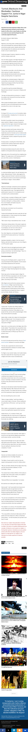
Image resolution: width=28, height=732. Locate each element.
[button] (14, 362)
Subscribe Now (14, 369)
